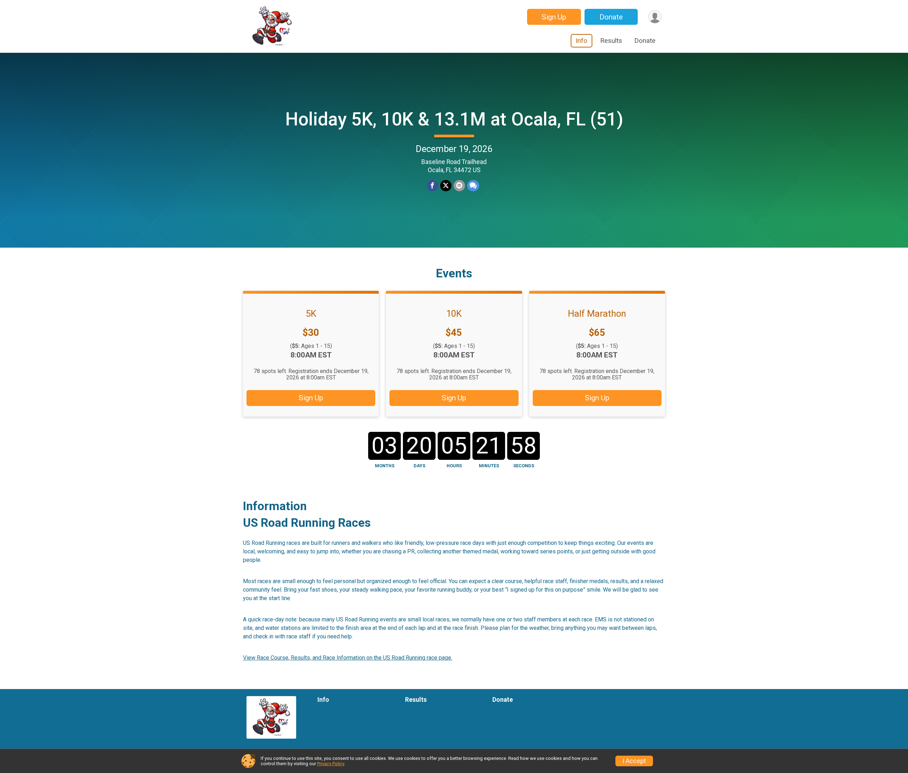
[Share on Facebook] (432, 185)
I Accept (634, 760)
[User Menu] (654, 16)
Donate (611, 17)
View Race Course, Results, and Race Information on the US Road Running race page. (347, 657)
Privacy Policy (330, 763)
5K (311, 313)
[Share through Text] (473, 185)
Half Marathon (597, 313)
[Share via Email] (459, 185)
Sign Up (554, 17)
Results (611, 41)
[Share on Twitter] (446, 185)
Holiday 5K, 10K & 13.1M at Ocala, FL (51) (454, 119)
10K (454, 313)
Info (581, 41)
